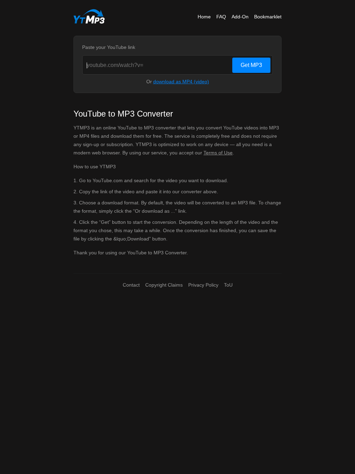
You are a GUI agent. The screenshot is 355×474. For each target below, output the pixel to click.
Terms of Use (218, 152)
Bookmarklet (268, 16)
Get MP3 (251, 65)
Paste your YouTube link (108, 47)
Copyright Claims (164, 285)
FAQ (221, 16)
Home (204, 16)
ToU (228, 285)
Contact (131, 285)
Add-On (240, 16)
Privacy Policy (203, 285)
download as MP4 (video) (181, 81)
